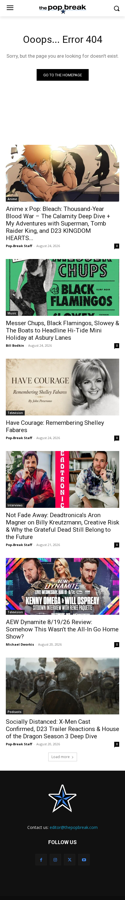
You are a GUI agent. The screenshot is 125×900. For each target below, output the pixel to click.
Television (15, 413)
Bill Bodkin (15, 345)
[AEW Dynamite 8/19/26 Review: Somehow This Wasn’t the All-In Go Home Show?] (62, 586)
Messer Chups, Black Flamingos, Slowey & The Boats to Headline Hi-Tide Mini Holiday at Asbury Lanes (62, 330)
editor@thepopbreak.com (74, 827)
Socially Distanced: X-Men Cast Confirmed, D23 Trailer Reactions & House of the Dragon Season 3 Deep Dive (62, 729)
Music (12, 313)
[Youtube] (84, 859)
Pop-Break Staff (19, 246)
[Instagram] (55, 859)
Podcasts (15, 712)
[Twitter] (69, 859)
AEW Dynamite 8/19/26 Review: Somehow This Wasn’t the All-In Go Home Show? (62, 629)
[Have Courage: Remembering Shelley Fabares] (62, 387)
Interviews (15, 505)
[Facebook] (41, 859)
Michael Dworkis (20, 644)
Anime (12, 199)
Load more (60, 756)
